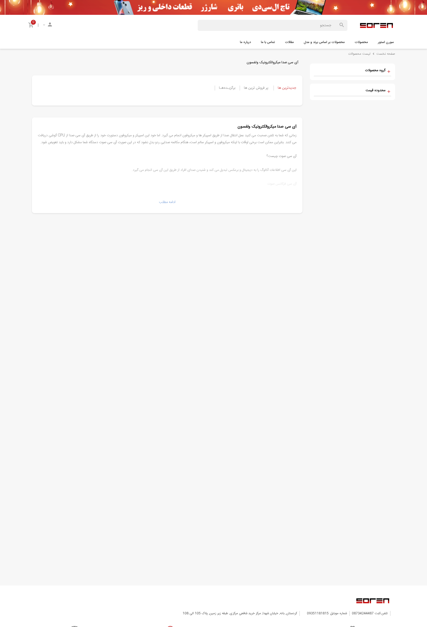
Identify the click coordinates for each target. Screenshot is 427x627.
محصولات (361, 42)
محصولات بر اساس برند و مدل (324, 42)
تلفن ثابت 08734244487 (370, 613)
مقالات (289, 42)
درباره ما (245, 42)
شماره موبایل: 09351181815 (327, 613)
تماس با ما (268, 42)
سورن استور (386, 42)
